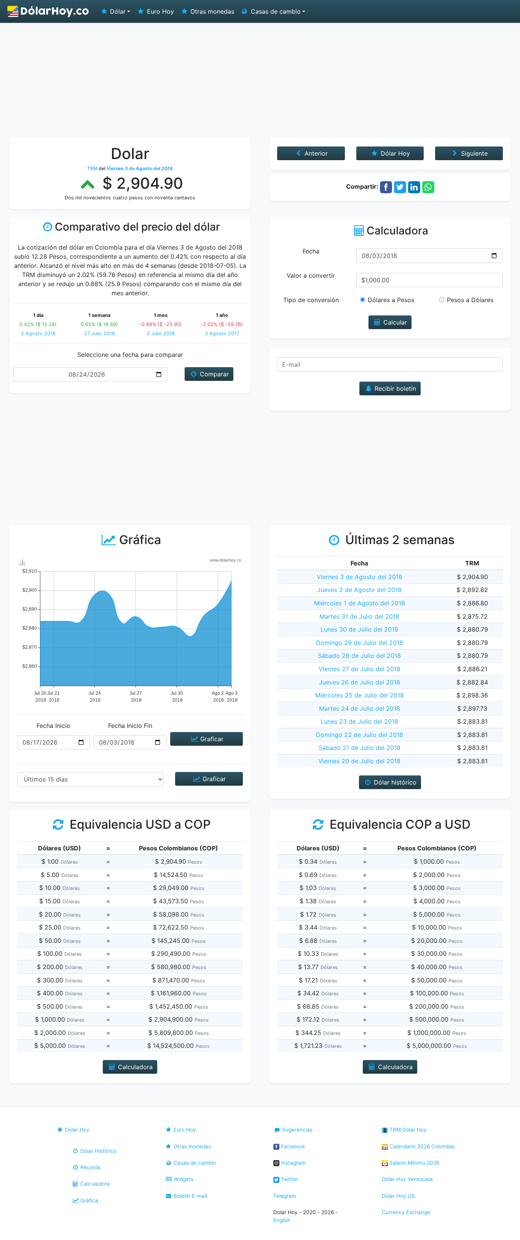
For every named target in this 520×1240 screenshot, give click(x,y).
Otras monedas (211, 11)
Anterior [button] (315, 153)
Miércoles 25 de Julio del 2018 (359, 695)
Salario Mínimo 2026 (413, 1163)
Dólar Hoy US (398, 1196)
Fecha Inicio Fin (130, 725)
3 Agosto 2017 (222, 333)
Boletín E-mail (189, 1196)
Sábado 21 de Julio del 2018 (359, 747)
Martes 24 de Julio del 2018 (359, 708)
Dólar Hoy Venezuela (407, 1179)
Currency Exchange (406, 1212)
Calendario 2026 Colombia (421, 1146)
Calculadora (94, 1184)
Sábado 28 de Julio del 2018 (359, 655)
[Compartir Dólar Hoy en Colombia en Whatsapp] (428, 186)
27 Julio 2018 (99, 333)
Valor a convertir (311, 275)
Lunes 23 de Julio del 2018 (359, 721)
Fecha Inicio (53, 725)
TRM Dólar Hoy (407, 1130)
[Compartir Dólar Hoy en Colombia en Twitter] (400, 186)
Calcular (394, 322)
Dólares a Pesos (391, 300)
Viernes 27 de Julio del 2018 (359, 669)
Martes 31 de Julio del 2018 (359, 616)
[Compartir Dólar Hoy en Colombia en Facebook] (386, 186)
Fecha (311, 251)
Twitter (288, 1179)
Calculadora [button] (134, 1067)
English (281, 1220)
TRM (92, 168)
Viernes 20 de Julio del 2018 (359, 761)
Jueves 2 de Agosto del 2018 (359, 590)
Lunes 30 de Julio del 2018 (359, 629)
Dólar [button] (117, 11)
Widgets (182, 1179)
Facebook (292, 1146)
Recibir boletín (394, 388)
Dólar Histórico (97, 1151)
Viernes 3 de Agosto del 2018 (359, 577)
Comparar (213, 374)
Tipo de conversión (311, 300)
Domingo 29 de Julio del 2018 (359, 642)
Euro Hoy (159, 11)
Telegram (284, 1196)
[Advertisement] (260, 80)
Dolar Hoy (76, 1130)
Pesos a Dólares (470, 300)
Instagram (292, 1163)
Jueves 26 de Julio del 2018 (359, 682)
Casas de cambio (194, 1163)
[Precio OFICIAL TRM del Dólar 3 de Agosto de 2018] (48, 11)
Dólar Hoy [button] (394, 153)
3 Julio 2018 (161, 333)
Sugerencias (297, 1130)
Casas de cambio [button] (275, 11)
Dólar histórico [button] (394, 782)
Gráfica (88, 1200)
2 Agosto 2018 (38, 333)
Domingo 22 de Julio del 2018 (359, 735)
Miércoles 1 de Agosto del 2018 (359, 603)
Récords (89, 1167)
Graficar (210, 739)
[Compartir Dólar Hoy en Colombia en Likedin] (414, 186)
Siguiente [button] (473, 153)
